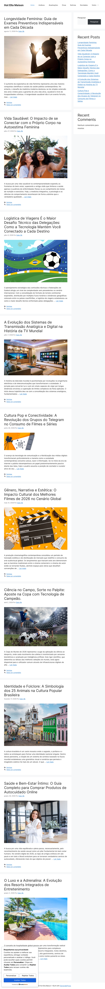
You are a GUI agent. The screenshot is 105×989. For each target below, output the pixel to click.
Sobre (94, 5)
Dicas (64, 5)
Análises (42, 5)
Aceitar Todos (20, 980)
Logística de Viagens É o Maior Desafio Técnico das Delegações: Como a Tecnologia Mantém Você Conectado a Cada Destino (32, 224)
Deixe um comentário (13, 105)
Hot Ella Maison (14, 5)
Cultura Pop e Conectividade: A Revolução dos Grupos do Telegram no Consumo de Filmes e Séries (34, 419)
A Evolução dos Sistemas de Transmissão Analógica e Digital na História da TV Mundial (33, 326)
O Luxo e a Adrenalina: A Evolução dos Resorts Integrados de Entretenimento (33, 884)
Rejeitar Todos (28, 976)
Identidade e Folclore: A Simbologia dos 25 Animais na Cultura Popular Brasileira (34, 690)
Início (32, 5)
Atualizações (53, 5)
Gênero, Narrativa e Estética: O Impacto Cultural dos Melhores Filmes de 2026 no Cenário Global (32, 494)
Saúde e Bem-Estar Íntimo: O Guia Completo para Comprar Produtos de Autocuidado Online (35, 787)
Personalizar (11, 976)
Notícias (73, 5)
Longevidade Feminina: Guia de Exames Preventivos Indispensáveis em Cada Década (33, 23)
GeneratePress (65, 986)
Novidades (84, 5)
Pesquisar (82, 18)
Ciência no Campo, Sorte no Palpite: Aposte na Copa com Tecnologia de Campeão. (34, 594)
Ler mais (13, 97)
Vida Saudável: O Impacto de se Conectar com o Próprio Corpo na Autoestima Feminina (32, 122)
